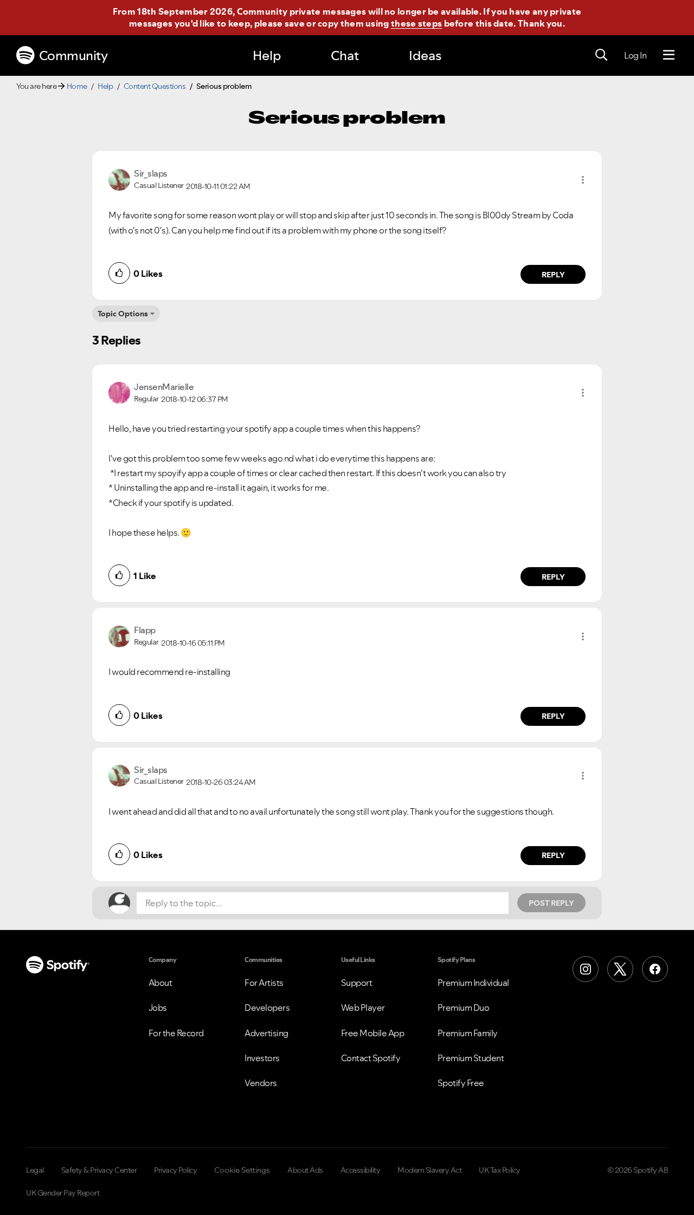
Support (356, 983)
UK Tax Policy (499, 1170)
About (160, 983)
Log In (635, 55)
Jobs (158, 1007)
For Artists (264, 983)
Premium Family (468, 1033)
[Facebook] (655, 969)
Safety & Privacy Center (99, 1170)
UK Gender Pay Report (62, 1193)
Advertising (266, 1033)
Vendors (261, 1083)
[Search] (601, 55)
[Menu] (669, 55)
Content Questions (155, 86)
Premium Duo (464, 1007)
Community (73, 55)
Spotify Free (461, 1083)
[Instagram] (586, 969)
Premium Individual (473, 983)
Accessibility (360, 1170)
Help (267, 55)
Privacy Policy (175, 1170)
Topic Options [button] (123, 313)
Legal (35, 1170)
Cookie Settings (242, 1170)
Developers (267, 1007)
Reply (553, 274)
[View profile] (119, 179)
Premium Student (471, 1058)
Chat (345, 55)
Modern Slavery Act (429, 1170)
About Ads (305, 1170)
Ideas (425, 55)
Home (77, 86)
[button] (583, 180)
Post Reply (551, 903)
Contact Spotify (371, 1058)
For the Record (176, 1033)
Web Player (363, 1007)
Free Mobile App (372, 1033)
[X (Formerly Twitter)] (620, 969)
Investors (262, 1058)
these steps (416, 23)
